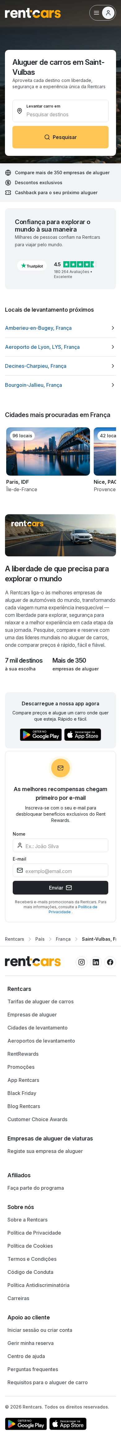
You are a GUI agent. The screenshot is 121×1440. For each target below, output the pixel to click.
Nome (19, 834)
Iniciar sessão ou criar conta (39, 1330)
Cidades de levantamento (37, 1028)
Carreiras (18, 1298)
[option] (60, 328)
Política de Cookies (30, 1246)
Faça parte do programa (35, 1188)
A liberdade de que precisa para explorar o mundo (57, 573)
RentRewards (22, 1054)
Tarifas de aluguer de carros (40, 1001)
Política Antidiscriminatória (38, 1285)
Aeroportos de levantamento (41, 1041)
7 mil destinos (24, 660)
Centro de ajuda (26, 1356)
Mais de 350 (69, 660)
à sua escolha (20, 668)
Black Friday (21, 1093)
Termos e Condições (31, 1259)
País (40, 939)
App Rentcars (23, 1080)
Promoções (20, 1067)
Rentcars (14, 939)
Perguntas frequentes (32, 1369)
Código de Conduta (30, 1272)
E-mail (19, 859)
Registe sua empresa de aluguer (45, 1151)
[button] (32, 266)
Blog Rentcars (23, 1106)
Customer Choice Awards (37, 1119)
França (63, 939)
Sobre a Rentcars (27, 1220)
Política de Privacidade (34, 1233)
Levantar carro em (43, 106)
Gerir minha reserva (30, 1343)
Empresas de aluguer (32, 1014)
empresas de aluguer (75, 668)
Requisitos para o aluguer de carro (47, 1382)
